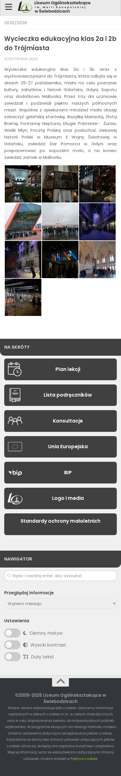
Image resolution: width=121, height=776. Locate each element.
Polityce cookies (84, 758)
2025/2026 (15, 23)
